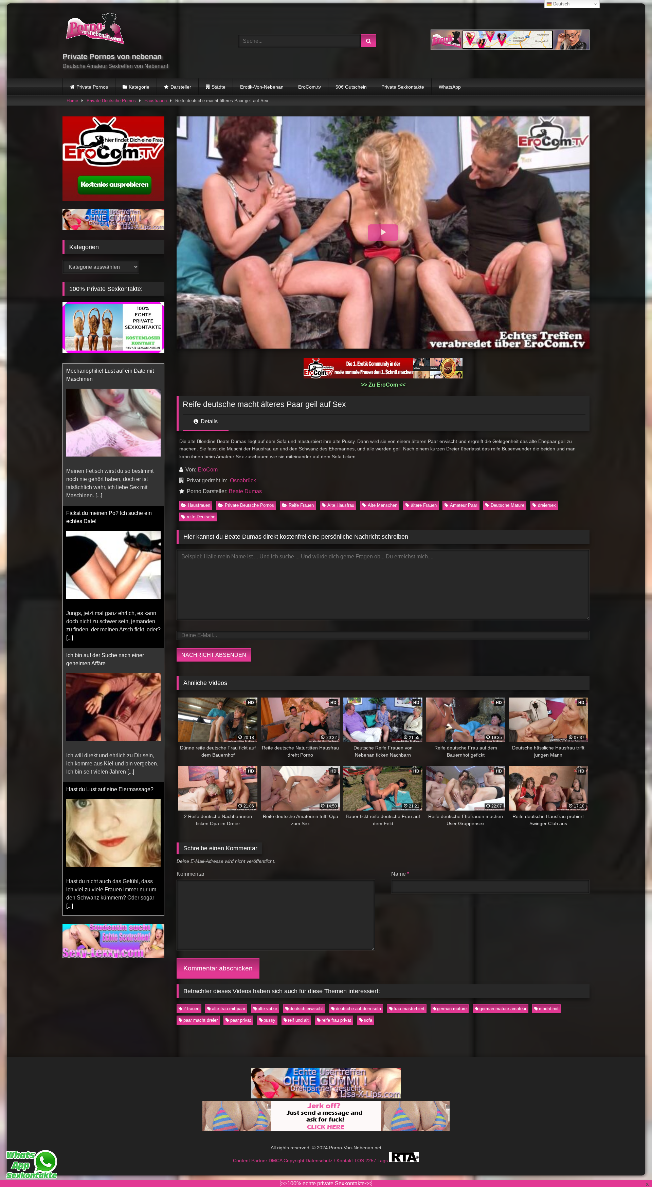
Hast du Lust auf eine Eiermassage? (109, 647)
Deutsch (560, 3)
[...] (69, 495)
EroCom (208, 469)
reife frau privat (336, 1020)
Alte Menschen (382, 505)
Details (208, 421)
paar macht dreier (200, 1020)
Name (400, 874)
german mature (452, 1008)
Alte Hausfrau (340, 505)
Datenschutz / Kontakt (330, 1160)
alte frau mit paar (228, 1008)
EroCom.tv (309, 87)
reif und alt (298, 1020)
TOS (359, 1160)
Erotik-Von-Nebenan (262, 87)
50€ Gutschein (351, 87)
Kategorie (139, 87)
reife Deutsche (201, 516)
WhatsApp (450, 87)
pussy (269, 1020)
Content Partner (251, 1160)
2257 (371, 1160)
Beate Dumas (245, 491)
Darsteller (180, 87)
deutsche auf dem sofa (358, 1008)
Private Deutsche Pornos (111, 100)
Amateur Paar (463, 505)
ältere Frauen (424, 505)
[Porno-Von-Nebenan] (94, 30)
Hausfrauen (155, 100)
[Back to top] (630, 1166)
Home (72, 100)
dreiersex (547, 505)
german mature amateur (502, 1008)
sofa (368, 1020)
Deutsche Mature (507, 505)
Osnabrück (243, 480)
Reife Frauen (301, 505)
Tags (383, 1160)
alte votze (267, 1008)
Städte (218, 87)
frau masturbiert (409, 1008)
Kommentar (190, 874)
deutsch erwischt (306, 1008)
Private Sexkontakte (402, 87)
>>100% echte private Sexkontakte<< (326, 1183)
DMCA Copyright (287, 1160)
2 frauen (191, 1008)
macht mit (549, 1008)
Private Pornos (92, 87)
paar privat (240, 1020)
